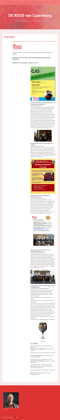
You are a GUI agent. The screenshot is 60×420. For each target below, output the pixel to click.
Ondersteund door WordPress (7, 417)
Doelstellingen (41, 2)
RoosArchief (47, 2)
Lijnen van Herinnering (18, 2)
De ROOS (5, 2)
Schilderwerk (53, 2)
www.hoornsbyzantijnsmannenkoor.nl (42, 266)
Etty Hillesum (10, 2)
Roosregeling (34, 2)
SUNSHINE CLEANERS (27, 2)
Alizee (17, 417)
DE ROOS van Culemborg (30, 15)
